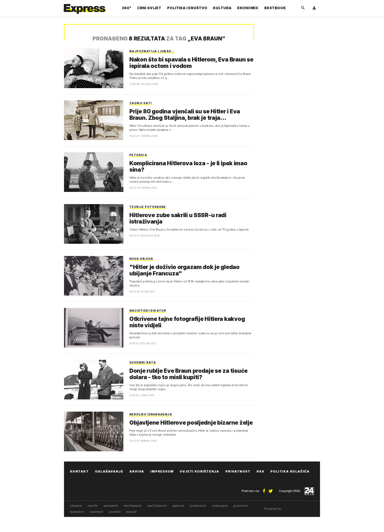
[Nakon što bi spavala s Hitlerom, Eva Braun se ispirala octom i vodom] (93, 68)
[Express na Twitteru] (270, 489)
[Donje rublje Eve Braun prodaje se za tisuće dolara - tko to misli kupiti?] (93, 379)
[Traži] (303, 8)
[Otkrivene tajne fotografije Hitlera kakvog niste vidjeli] (93, 328)
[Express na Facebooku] (264, 489)
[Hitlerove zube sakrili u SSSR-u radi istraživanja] (93, 224)
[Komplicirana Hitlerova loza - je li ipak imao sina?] (93, 172)
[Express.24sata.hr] (84, 7)
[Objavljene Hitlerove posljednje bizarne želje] (93, 431)
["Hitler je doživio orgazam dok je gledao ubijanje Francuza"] (93, 276)
